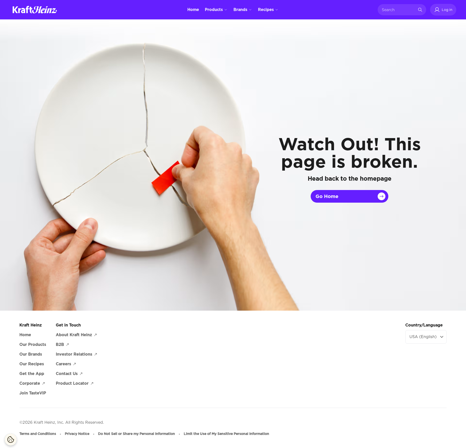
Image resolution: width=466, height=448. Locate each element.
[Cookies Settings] (11, 439)
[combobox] (398, 9)
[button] (443, 10)
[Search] (420, 9)
